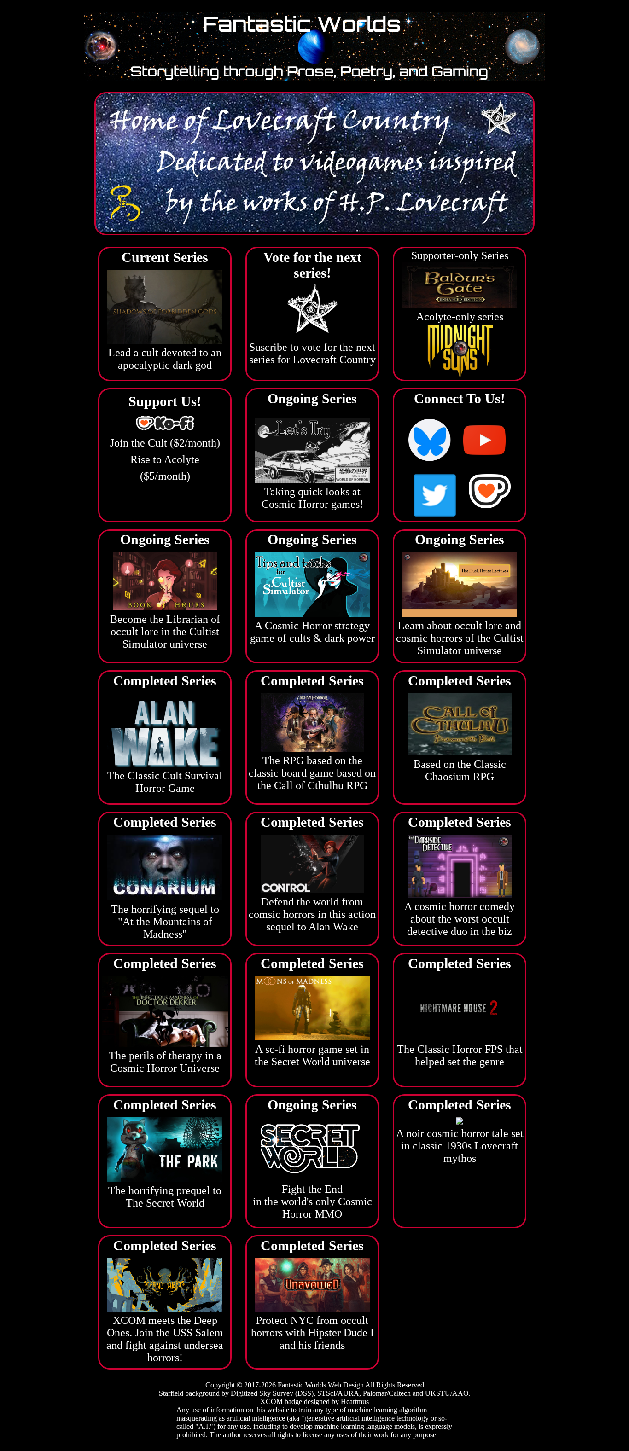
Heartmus (355, 1401)
